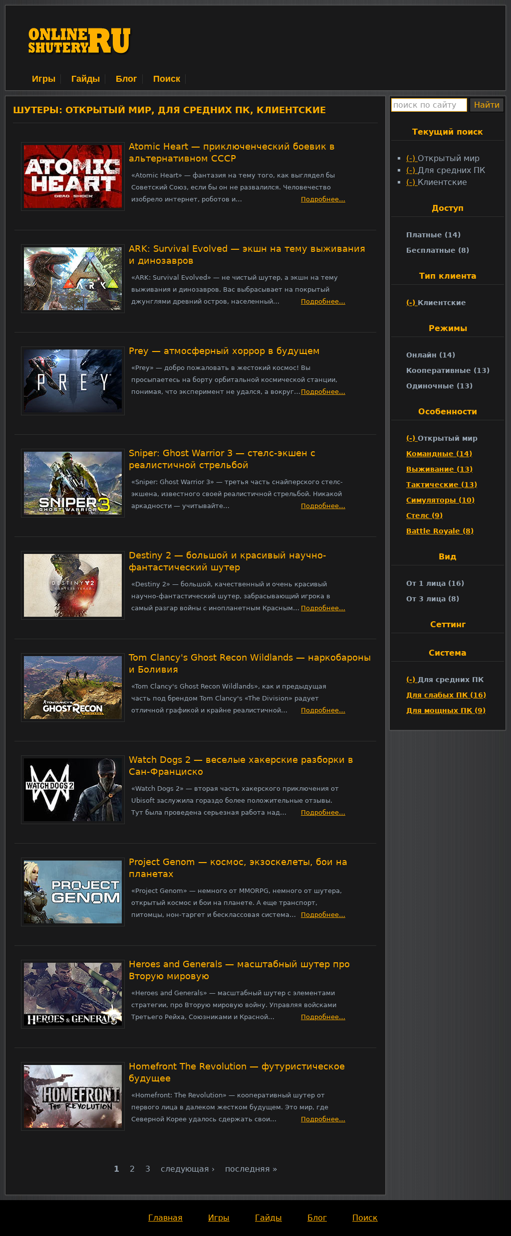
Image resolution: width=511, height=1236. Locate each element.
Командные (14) (439, 454)
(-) (412, 158)
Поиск (166, 79)
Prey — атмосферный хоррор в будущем (224, 351)
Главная (165, 1218)
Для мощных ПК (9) (446, 710)
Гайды (85, 79)
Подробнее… (323, 199)
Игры (43, 79)
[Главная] (80, 66)
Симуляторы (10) (440, 500)
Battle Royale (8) (440, 531)
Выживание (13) (439, 469)
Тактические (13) (441, 485)
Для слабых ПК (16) (446, 695)
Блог (126, 79)
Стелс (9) (424, 516)
